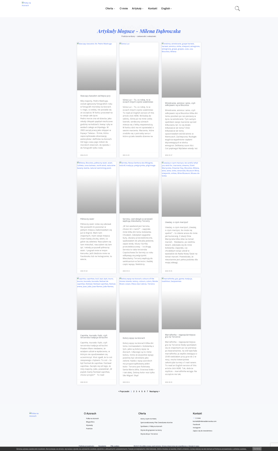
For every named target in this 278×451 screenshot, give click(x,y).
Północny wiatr (87, 219)
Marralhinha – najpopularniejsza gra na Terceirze (180, 335)
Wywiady (89, 425)
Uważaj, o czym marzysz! (176, 222)
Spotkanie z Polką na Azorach (151, 426)
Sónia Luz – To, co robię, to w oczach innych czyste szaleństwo (138, 100)
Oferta (109, 8)
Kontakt (152, 8)
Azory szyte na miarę (148, 419)
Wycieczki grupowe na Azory (151, 430)
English (165, 8)
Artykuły (136, 8)
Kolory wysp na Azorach (134, 338)
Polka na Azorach (92, 418)
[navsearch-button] (237, 8)
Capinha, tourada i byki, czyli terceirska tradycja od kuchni (94, 336)
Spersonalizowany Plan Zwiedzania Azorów (157, 422)
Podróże (89, 428)
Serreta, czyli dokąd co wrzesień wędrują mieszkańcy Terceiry (138, 220)
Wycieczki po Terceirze (149, 434)
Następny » (155, 391)
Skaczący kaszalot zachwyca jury (95, 95)
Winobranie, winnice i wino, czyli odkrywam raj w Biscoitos (180, 104)
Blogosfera (90, 422)
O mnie (124, 8)
